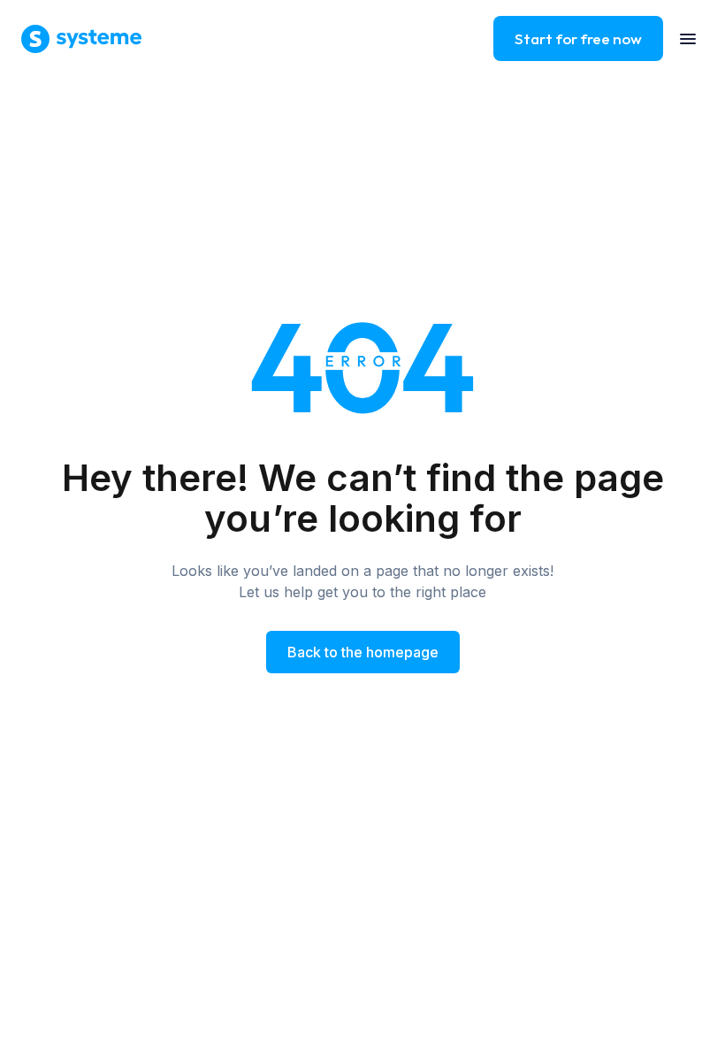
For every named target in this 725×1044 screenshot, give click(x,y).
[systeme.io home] (81, 39)
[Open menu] (688, 39)
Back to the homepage (363, 652)
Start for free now (578, 38)
